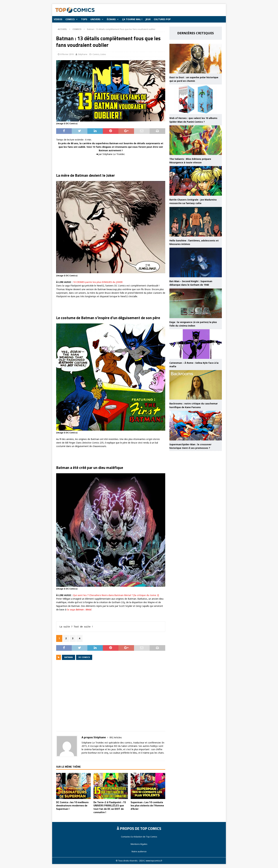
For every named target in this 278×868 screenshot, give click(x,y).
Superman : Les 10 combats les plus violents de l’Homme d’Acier (147, 805)
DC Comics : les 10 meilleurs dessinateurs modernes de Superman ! (72, 805)
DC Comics (84, 657)
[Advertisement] (110, 697)
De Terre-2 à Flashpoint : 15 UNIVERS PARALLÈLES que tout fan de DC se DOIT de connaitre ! (109, 807)
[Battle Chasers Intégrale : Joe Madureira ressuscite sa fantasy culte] (195, 181)
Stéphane (82, 54)
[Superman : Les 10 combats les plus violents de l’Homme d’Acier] (148, 786)
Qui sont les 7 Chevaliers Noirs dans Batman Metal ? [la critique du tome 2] (116, 595)
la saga (79, 609)
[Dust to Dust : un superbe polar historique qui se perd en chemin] (195, 58)
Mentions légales (139, 844)
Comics (96, 54)
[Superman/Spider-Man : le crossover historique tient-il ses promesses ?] (195, 425)
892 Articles (116, 737)
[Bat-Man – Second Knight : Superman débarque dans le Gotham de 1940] (195, 262)
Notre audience (139, 851)
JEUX (148, 19)
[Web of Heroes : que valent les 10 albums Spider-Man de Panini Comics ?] (195, 99)
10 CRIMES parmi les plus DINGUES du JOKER (98, 282)
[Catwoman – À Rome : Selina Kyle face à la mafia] (195, 344)
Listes (103, 54)
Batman (68, 657)
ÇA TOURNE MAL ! (132, 19)
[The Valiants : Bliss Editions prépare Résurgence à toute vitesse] (195, 140)
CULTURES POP (162, 19)
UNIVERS (95, 19)
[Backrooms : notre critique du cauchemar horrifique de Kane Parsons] (195, 385)
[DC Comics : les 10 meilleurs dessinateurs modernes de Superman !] (73, 786)
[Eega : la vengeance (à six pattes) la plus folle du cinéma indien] (195, 303)
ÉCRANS (111, 19)
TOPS (84, 19)
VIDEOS (58, 19)
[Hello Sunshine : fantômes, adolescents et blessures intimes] (195, 222)
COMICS (70, 19)
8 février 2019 (67, 54)
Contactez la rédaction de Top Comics (139, 836)
